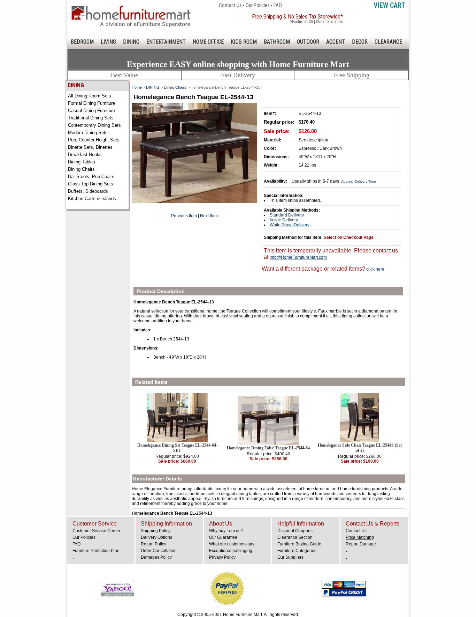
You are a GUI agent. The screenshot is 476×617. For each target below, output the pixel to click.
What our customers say (231, 544)
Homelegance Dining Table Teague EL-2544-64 (268, 448)
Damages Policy (156, 557)
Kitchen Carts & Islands (92, 198)
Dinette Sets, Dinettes (90, 147)
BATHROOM (277, 41)
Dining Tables (81, 161)
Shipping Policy (155, 530)
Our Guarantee (223, 537)
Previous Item (184, 215)
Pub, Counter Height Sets (94, 139)
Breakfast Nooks (85, 154)
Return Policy (153, 544)
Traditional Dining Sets (91, 117)
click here (374, 269)
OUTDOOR (308, 41)
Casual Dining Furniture (91, 110)
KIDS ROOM (244, 41)
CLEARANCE (388, 41)
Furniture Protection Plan (96, 550)
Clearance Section (295, 537)
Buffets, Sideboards (88, 191)
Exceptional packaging (230, 550)
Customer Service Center (96, 530)
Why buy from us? (226, 530)
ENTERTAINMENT (166, 41)
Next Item (209, 215)
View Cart (389, 5)
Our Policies (258, 5)
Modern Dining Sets (88, 132)
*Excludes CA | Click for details (316, 21)
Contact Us (230, 5)
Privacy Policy (222, 557)
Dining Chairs (81, 169)
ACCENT (335, 41)
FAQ (278, 5)
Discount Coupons (295, 530)
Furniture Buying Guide (299, 544)
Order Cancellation (159, 550)
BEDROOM (82, 41)
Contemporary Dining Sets (94, 125)
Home (137, 87)
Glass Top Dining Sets (90, 183)
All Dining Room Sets (89, 95)
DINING (131, 41)
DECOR (360, 41)
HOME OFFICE (208, 41)
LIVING (108, 41)
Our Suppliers (290, 557)
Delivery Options (156, 537)
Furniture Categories (296, 550)
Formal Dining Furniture (91, 103)
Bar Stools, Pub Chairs (91, 176)
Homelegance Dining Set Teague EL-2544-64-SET (177, 448)
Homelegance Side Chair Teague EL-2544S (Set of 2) (360, 448)
